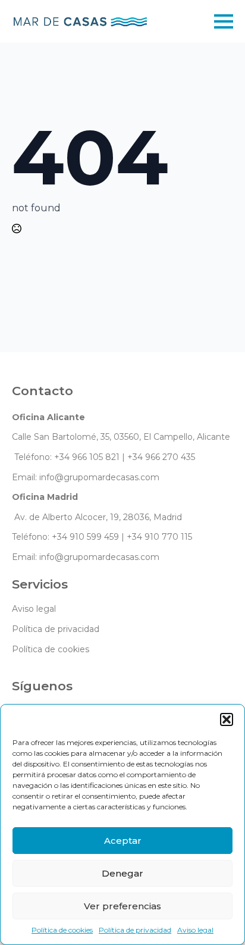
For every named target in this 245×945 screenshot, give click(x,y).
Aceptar (123, 840)
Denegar (122, 873)
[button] (227, 719)
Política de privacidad (135, 929)
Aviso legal (195, 929)
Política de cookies (62, 929)
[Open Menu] (223, 21)
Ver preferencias (122, 906)
